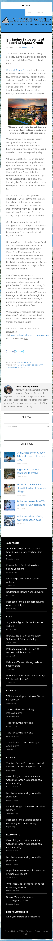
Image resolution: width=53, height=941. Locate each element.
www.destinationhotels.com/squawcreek (30, 335)
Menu (28, 5)
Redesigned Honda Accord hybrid (24, 592)
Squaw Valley (24, 367)
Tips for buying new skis (19, 722)
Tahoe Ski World (26, 22)
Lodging (28, 362)
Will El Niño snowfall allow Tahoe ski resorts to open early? (31, 456)
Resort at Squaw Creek (17, 70)
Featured (21, 362)
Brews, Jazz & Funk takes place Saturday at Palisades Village (32, 488)
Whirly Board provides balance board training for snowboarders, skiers (24, 552)
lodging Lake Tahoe (26, 365)
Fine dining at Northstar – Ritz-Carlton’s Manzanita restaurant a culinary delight (24, 780)
